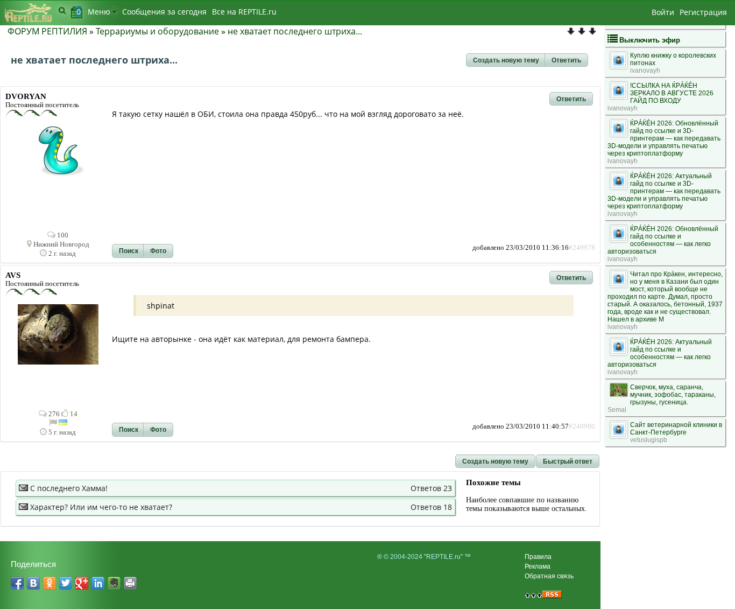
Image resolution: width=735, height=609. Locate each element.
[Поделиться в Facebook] (17, 583)
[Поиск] (62, 10)
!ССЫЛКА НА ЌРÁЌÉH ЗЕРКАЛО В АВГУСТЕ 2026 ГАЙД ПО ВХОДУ (671, 93)
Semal (616, 410)
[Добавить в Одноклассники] (49, 583)
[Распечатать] (130, 583)
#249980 (582, 426)
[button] (506, 60)
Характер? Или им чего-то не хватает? (101, 507)
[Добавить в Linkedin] (97, 583)
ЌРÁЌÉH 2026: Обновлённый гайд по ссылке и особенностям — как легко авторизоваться (662, 240)
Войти (663, 12)
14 (72, 414)
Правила (538, 557)
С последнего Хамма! (69, 488)
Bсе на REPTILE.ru (244, 11)
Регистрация (703, 12)
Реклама (537, 566)
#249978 (582, 247)
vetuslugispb (648, 440)
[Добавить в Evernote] (114, 583)
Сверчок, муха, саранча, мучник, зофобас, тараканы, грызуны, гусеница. (673, 394)
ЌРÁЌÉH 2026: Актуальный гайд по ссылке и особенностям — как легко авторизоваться (659, 353)
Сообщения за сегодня (164, 11)
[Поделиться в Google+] (81, 583)
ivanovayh (645, 70)
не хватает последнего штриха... (295, 31)
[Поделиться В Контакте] (33, 583)
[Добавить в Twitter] (65, 583)
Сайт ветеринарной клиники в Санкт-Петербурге (676, 428)
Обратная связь (549, 576)
